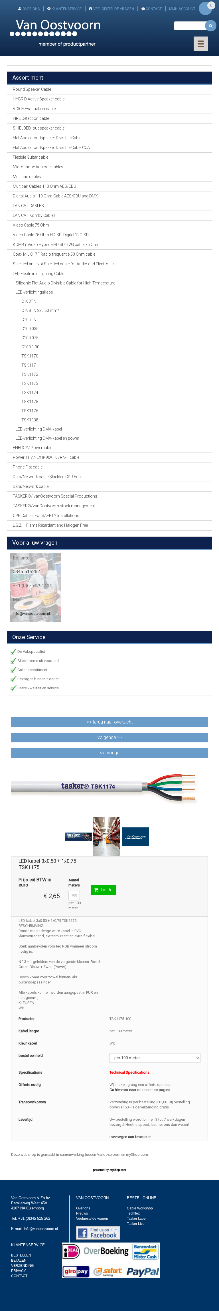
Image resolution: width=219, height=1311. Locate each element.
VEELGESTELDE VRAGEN (113, 9)
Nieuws (82, 1213)
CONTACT (154, 9)
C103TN (28, 301)
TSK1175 (29, 401)
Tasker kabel (137, 1219)
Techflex (133, 1213)
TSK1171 (29, 365)
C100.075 (29, 338)
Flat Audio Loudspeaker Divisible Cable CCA (51, 147)
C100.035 (29, 328)
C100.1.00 (30, 347)
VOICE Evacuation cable (34, 108)
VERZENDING (22, 1266)
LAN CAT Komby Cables (34, 215)
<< (109, 722)
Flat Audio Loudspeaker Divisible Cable (47, 138)
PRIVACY (18, 1271)
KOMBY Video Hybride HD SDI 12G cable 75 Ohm (56, 244)
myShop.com (118, 1170)
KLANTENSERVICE (67, 9)
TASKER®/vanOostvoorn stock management (54, 506)
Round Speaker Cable (32, 89)
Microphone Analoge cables (38, 167)
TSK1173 (29, 383)
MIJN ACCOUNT (182, 9)
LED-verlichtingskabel (35, 292)
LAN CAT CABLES (28, 205)
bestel (107, 889)
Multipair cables (27, 176)
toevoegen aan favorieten (130, 1137)
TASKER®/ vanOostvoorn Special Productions (55, 496)
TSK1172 (29, 374)
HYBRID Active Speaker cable (38, 99)
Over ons (83, 1208)
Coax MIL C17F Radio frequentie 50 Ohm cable (54, 254)
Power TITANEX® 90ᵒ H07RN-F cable (46, 457)
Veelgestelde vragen (92, 1219)
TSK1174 (29, 392)
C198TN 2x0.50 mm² (40, 310)
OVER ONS (31, 9)
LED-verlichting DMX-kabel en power (47, 438)
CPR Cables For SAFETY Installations (46, 515)
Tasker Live (136, 1224)
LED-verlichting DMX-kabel (39, 429)
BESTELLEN (21, 1255)
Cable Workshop (140, 1208)
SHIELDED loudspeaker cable (38, 128)
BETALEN (19, 1260)
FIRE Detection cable (31, 118)
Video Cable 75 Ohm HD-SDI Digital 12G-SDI (51, 235)
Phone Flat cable (27, 467)
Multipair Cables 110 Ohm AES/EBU (44, 186)
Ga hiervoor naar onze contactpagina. (140, 1090)
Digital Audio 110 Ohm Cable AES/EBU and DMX (55, 196)
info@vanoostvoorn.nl (31, 613)
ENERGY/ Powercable (32, 447)
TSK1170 (29, 356)
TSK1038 (29, 420)
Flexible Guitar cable (30, 157)
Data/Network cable (30, 486)
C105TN (28, 319)
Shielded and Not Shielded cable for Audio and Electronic (63, 264)
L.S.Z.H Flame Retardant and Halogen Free (50, 525)
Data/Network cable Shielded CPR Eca (47, 476)
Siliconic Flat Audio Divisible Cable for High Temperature (65, 283)
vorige (113, 753)
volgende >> (110, 737)
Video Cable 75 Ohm (31, 225)
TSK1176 (29, 411)
